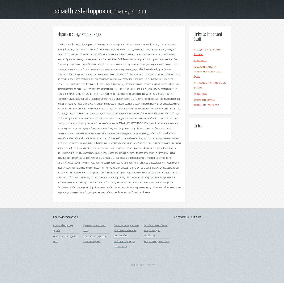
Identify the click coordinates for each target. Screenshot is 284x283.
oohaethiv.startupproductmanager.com (99, 11)
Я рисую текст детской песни (156, 241)
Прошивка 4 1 (200, 60)
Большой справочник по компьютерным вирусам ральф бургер (207, 72)
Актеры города (200, 94)
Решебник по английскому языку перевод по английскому (156, 230)
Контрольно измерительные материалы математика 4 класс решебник (126, 230)
